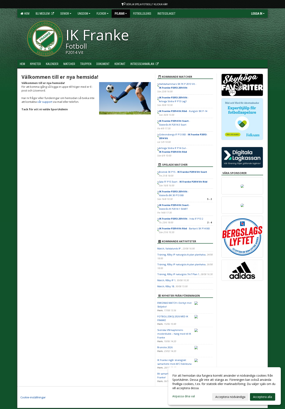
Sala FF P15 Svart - (183, 181)
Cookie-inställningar (33, 397)
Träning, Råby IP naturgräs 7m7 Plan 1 (178, 274)
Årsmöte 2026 (165, 347)
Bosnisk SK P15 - (183, 171)
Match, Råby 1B (165, 286)
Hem (26, 13)
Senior (64, 13)
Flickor (101, 13)
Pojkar (120, 13)
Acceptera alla (262, 397)
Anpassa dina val (183, 396)
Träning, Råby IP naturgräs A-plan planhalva (181, 254)
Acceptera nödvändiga (230, 397)
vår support (44, 102)
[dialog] (224, 386)
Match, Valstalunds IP (169, 248)
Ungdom (83, 13)
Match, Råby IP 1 (166, 280)
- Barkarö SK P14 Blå (184, 228)
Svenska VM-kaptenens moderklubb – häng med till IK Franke (174, 333)
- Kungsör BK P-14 (183, 111)
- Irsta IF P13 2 (181, 218)
